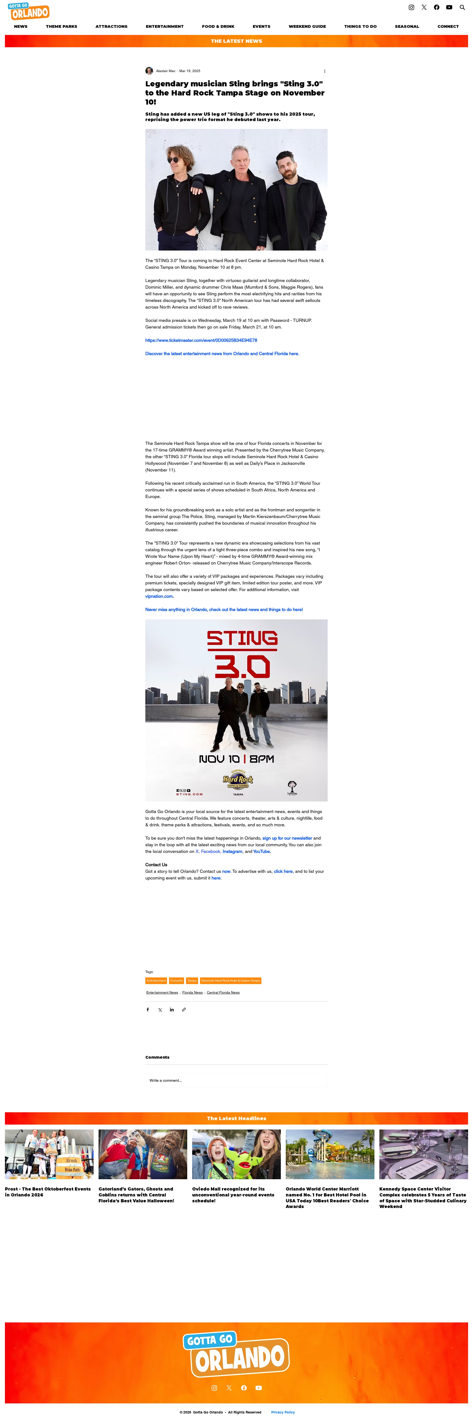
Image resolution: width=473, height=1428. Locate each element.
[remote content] (236, 398)
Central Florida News (223, 992)
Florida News (192, 992)
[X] (424, 7)
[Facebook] (436, 7)
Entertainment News (162, 992)
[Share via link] (184, 1009)
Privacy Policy (283, 1412)
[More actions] (325, 71)
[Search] (462, 7)
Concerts (176, 980)
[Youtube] (449, 7)
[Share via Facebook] (147, 1009)
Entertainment (156, 980)
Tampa (192, 980)
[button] (61, 26)
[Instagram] (411, 7)
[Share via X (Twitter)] (159, 1009)
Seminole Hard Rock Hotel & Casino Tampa (231, 980)
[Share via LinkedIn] (171, 1009)
